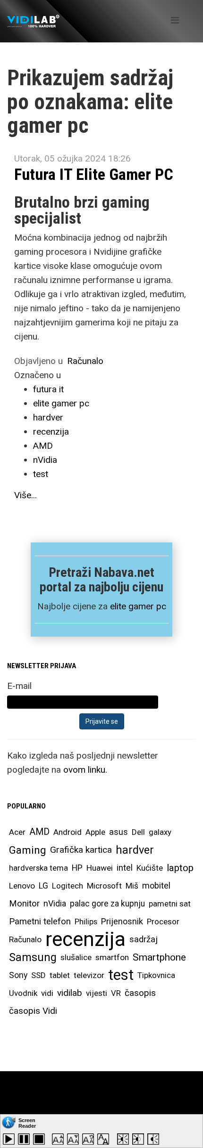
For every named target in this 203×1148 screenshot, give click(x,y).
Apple (95, 832)
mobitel (156, 885)
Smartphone (159, 957)
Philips (86, 921)
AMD (43, 445)
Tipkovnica (156, 975)
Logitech (67, 885)
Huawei (99, 868)
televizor (89, 975)
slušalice (76, 957)
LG (43, 885)
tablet (60, 975)
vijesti (96, 993)
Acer (17, 832)
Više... (25, 495)
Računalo (85, 361)
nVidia (45, 459)
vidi (47, 993)
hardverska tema (38, 868)
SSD (38, 975)
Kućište (149, 868)
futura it (48, 389)
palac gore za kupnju (107, 903)
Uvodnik (23, 993)
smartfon (112, 957)
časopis (140, 992)
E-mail (19, 685)
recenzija (51, 431)
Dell (138, 832)
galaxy (160, 832)
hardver (48, 417)
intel (125, 868)
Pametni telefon (40, 921)
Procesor (163, 921)
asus (118, 832)
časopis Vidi (33, 1010)
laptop (180, 867)
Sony (18, 975)
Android (67, 832)
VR (116, 993)
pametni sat (170, 903)
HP (77, 868)
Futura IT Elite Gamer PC (93, 174)
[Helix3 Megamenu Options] (175, 20)
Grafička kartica (81, 849)
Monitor (24, 903)
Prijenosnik (122, 921)
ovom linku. (85, 769)
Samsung (33, 957)
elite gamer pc (61, 403)
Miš (132, 885)
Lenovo (22, 885)
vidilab (69, 992)
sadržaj (143, 939)
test (40, 474)
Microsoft (104, 885)
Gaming (27, 850)
